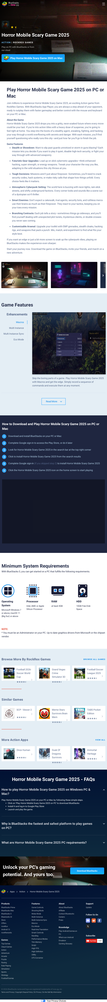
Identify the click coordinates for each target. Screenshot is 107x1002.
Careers (62, 917)
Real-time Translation (40, 929)
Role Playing (6, 966)
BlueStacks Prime (8, 907)
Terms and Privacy (7, 992)
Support (89, 903)
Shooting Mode (37, 911)
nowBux (4, 926)
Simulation (5, 969)
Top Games (5, 944)
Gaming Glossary (65, 944)
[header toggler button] (103, 4)
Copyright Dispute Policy (24, 992)
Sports (4, 972)
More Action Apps (15, 740)
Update (89, 907)
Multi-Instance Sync (39, 920)
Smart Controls (37, 933)
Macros (35, 923)
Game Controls (37, 907)
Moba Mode (36, 914)
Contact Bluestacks (66, 914)
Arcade (4, 956)
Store (3, 920)
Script (34, 945)
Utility (34, 955)
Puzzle (4, 959)
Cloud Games (6, 947)
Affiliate (62, 911)
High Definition (37, 951)
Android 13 (5, 929)
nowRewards (6, 933)
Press (61, 920)
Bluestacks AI (6, 917)
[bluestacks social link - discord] (88, 920)
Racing (4, 962)
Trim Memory (37, 942)
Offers (3, 923)
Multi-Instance (37, 917)
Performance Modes (40, 939)
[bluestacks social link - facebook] (99, 920)
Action (6, 42)
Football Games (7, 978)
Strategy (4, 975)
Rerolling (35, 936)
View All (100, 740)
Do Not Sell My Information (51, 992)
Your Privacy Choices (56, 1001)
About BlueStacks (66, 907)
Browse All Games (94, 659)
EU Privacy (37, 992)
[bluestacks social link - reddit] (94, 920)
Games (4, 940)
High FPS (35, 948)
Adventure (5, 953)
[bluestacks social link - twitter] (88, 926)
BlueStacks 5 (6, 914)
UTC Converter (37, 958)
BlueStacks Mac (7, 911)
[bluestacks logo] (10, 4)
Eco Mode (35, 926)
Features (36, 903)
